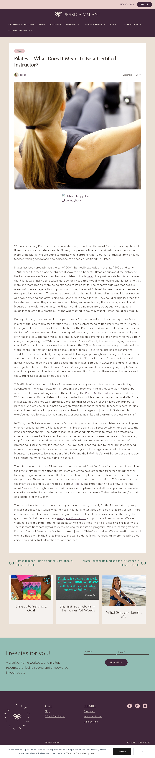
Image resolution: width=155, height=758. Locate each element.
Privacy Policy (52, 742)
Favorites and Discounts (21, 31)
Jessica (23, 75)
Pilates (19, 51)
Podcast (114, 25)
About (42, 25)
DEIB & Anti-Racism (55, 716)
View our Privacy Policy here (80, 753)
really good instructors (71, 518)
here (89, 276)
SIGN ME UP (116, 662)
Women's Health (93, 716)
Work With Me (131, 25)
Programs (89, 711)
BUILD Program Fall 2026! (21, 25)
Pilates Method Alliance (100, 393)
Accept (122, 751)
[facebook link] (129, 706)
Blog (47, 711)
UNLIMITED (55, 25)
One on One (91, 721)
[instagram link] (137, 706)
